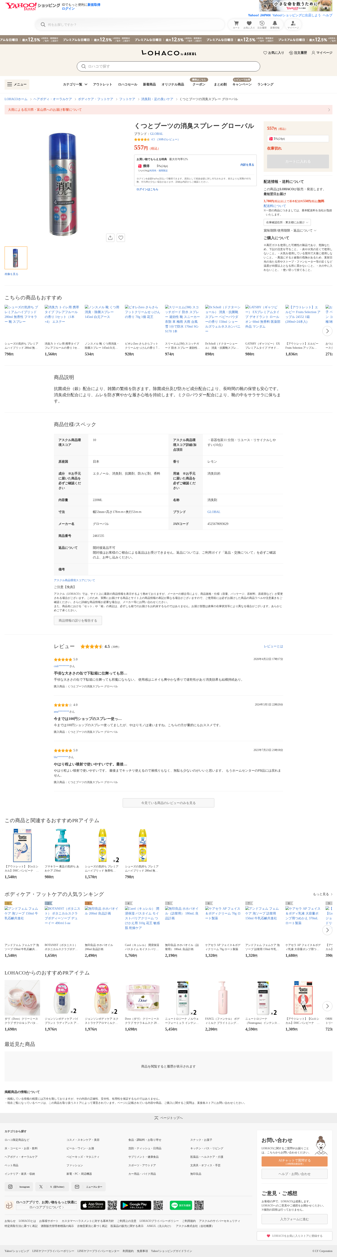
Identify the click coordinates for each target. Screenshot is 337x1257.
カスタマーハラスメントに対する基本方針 (88, 1221)
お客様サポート (48, 1221)
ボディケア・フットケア (95, 99)
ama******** (61, 711)
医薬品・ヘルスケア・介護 (206, 1156)
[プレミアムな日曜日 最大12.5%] (168, 39)
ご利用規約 (189, 1221)
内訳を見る (247, 164)
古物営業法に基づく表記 (92, 1226)
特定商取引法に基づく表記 (21, 1226)
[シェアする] (110, 238)
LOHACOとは (27, 1221)
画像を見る (11, 274)
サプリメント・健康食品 (143, 1156)
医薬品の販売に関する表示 (127, 1226)
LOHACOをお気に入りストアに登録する (297, 1235)
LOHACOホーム (16, 99)
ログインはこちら (147, 189)
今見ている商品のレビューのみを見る (168, 803)
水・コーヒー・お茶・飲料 (21, 1148)
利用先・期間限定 (158, 170)
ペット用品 (11, 1165)
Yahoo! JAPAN (259, 15)
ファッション (74, 1165)
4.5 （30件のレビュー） (165, 139)
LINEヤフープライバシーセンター (98, 1251)
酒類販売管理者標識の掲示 (57, 1226)
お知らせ (10, 1221)
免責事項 (142, 1251)
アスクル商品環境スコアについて (74, 580)
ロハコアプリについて (45, 1207)
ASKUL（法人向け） (160, 1226)
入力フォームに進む (294, 1219)
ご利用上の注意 (126, 1221)
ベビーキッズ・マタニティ (82, 1156)
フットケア (127, 99)
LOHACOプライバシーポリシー (159, 1221)
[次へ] (327, 331)
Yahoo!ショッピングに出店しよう (296, 15)
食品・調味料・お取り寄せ (144, 1139)
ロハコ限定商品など (17, 1139)
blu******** (61, 757)
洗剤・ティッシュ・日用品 (144, 1148)
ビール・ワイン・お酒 (80, 1148)
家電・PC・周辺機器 (79, 1173)
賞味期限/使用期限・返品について (288, 230)
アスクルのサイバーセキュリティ (219, 1221)
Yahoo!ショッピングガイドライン (171, 1251)
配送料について (275, 206)
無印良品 (195, 1173)
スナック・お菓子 (201, 1139)
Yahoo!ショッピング (17, 1251)
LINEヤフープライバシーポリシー (53, 1251)
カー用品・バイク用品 (142, 1173)
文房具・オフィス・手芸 (205, 1165)
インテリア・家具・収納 (20, 1173)
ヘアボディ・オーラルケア (52, 99)
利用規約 (128, 1251)
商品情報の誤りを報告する (78, 620)
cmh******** (61, 666)
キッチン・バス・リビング (206, 1148)
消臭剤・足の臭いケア (157, 99)
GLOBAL (156, 134)
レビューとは (273, 646)
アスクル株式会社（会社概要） (195, 1226)
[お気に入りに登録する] (121, 238)
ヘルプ (327, 15)
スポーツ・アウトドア (142, 1165)
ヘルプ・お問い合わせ (295, 1174)
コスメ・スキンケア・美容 (82, 1139)
